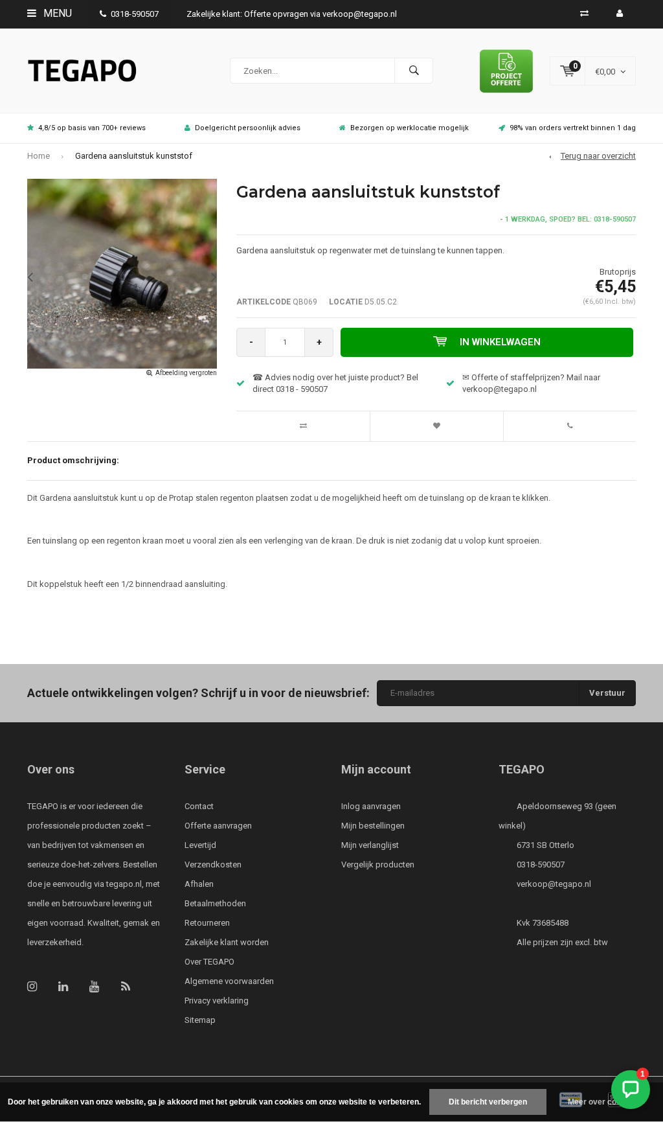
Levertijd (200, 845)
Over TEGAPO (209, 962)
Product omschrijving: (73, 460)
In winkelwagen (500, 342)
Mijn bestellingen (373, 825)
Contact (199, 806)
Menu (56, 13)
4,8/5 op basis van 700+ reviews (92, 128)
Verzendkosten (213, 864)
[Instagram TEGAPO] (32, 986)
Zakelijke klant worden (227, 942)
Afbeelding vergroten (186, 372)
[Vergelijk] (584, 13)
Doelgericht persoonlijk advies (247, 128)
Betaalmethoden (215, 903)
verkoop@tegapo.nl (554, 884)
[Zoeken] (413, 71)
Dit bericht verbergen (488, 1101)
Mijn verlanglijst (370, 845)
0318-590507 (135, 14)
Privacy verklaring (217, 1000)
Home (38, 156)
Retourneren (207, 923)
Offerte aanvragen (218, 825)
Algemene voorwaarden (229, 981)
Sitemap (200, 1020)
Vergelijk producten (377, 864)
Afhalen (199, 884)
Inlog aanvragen (371, 806)
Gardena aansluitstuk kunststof (133, 156)
